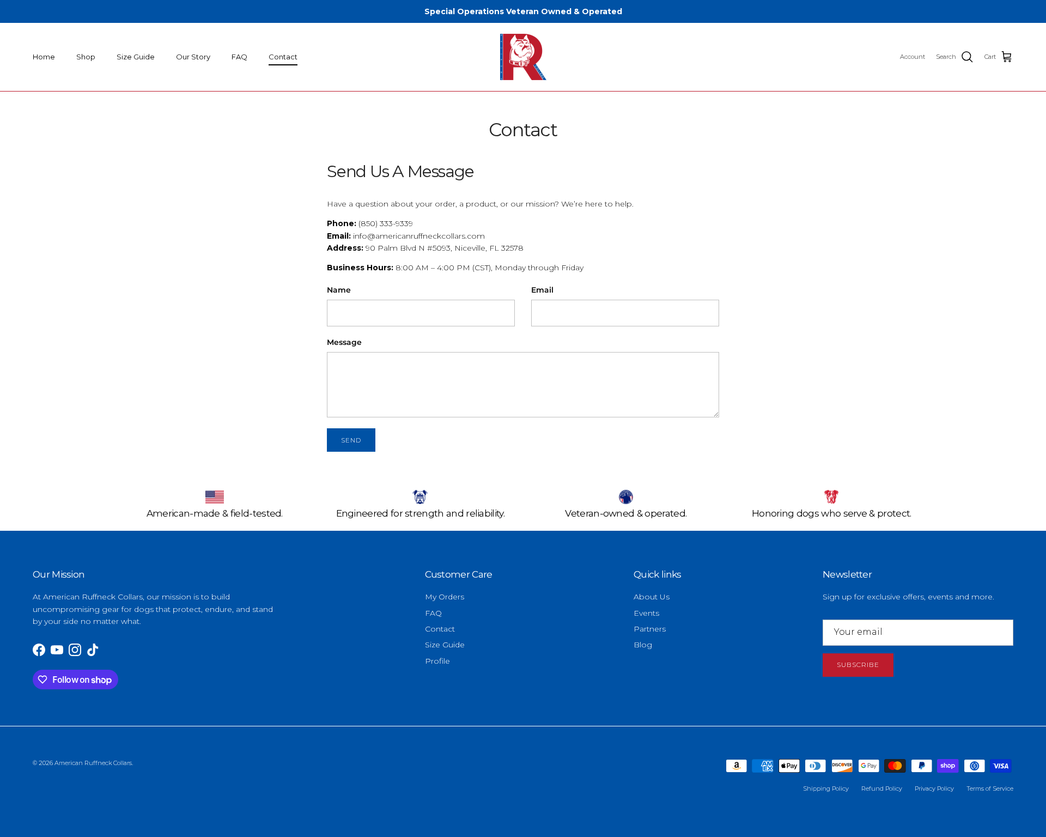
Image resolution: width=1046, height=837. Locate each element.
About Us (652, 597)
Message (344, 342)
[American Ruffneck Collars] (523, 57)
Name (339, 290)
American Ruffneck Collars (93, 763)
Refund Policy (881, 788)
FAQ (239, 56)
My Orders (444, 597)
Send (351, 440)
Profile (437, 661)
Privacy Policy (934, 788)
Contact (283, 56)
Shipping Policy (826, 788)
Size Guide (136, 56)
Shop (85, 56)
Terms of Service (989, 788)
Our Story (193, 56)
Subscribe (858, 664)
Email (542, 290)
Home (44, 56)
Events (646, 613)
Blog (643, 645)
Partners (650, 629)
